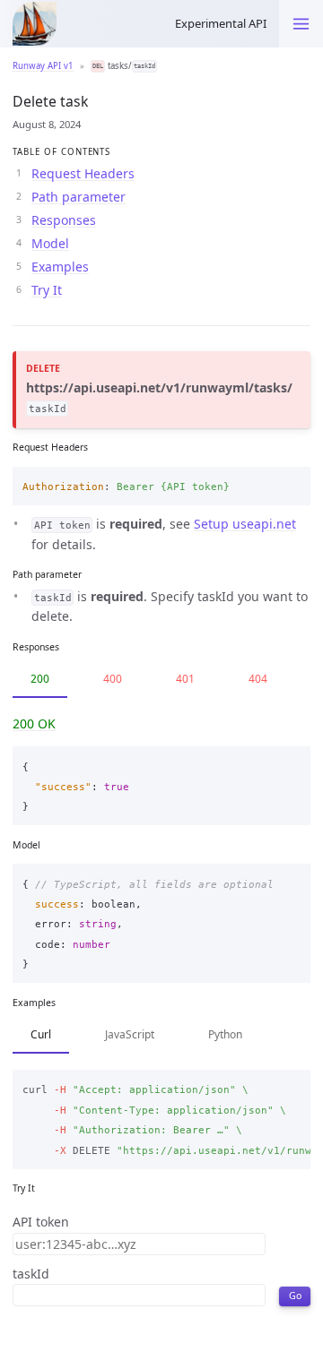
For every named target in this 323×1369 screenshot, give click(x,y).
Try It (46, 289)
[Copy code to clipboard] (292, 484)
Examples (60, 266)
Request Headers (83, 173)
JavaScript (129, 1034)
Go (295, 1295)
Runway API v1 (43, 66)
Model (50, 243)
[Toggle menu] (301, 23)
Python (225, 1034)
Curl (41, 1034)
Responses (63, 219)
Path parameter (78, 196)
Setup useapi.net (245, 523)
